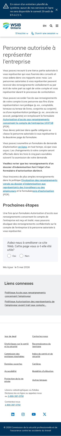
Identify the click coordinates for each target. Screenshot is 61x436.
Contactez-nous (40, 336)
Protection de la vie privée (13, 380)
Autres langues (39, 380)
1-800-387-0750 (16, 396)
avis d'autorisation (43, 190)
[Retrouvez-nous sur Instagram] (23, 414)
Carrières (36, 364)
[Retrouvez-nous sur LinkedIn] (12, 414)
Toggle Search (51, 26)
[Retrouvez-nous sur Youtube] (34, 414)
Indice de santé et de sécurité (42, 355)
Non (27, 255)
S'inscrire (20, 33)
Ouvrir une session (45, 33)
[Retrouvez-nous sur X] (44, 414)
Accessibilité (10, 371)
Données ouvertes (13, 364)
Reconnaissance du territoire (41, 345)
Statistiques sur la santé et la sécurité (16, 345)
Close (56, 10)
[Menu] (57, 25)
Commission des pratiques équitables (14, 355)
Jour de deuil (10, 336)
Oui (14, 255)
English (44, 25)
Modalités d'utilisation (42, 371)
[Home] (12, 26)
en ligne (22, 146)
